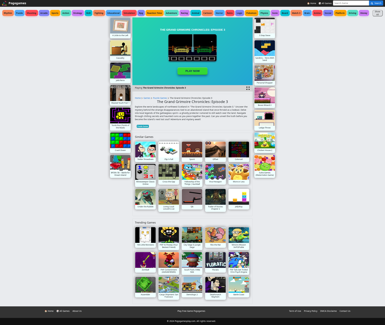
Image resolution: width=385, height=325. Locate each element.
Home (138, 98)
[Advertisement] (85, 62)
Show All (377, 13)
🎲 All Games (325, 3)
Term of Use (295, 311)
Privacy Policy (310, 311)
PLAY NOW (192, 70)
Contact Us (345, 311)
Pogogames (17, 3)
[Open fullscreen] (248, 88)
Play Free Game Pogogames (191, 311)
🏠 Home (311, 3)
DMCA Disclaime (328, 311)
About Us (77, 311)
